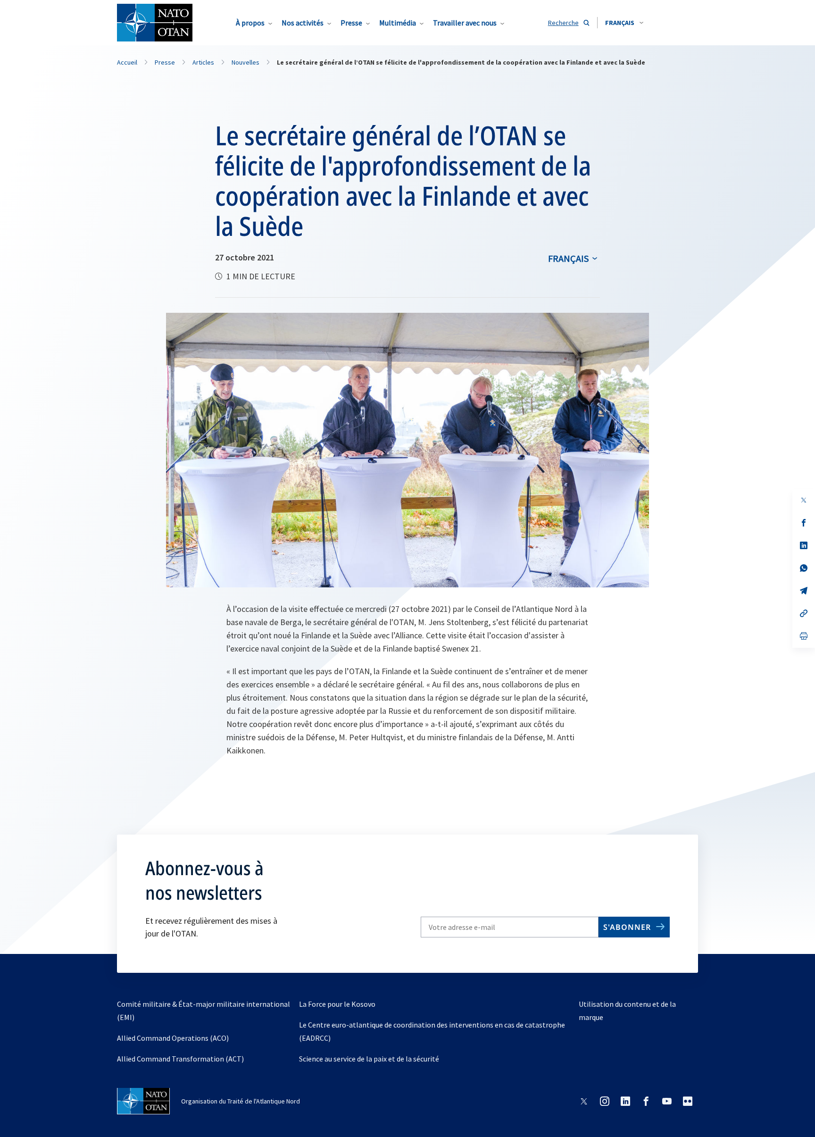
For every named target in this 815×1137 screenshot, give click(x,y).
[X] (803, 500)
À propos (250, 22)
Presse (351, 22)
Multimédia (397, 22)
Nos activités (303, 22)
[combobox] (624, 22)
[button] (624, 22)
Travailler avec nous (465, 22)
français (568, 258)
